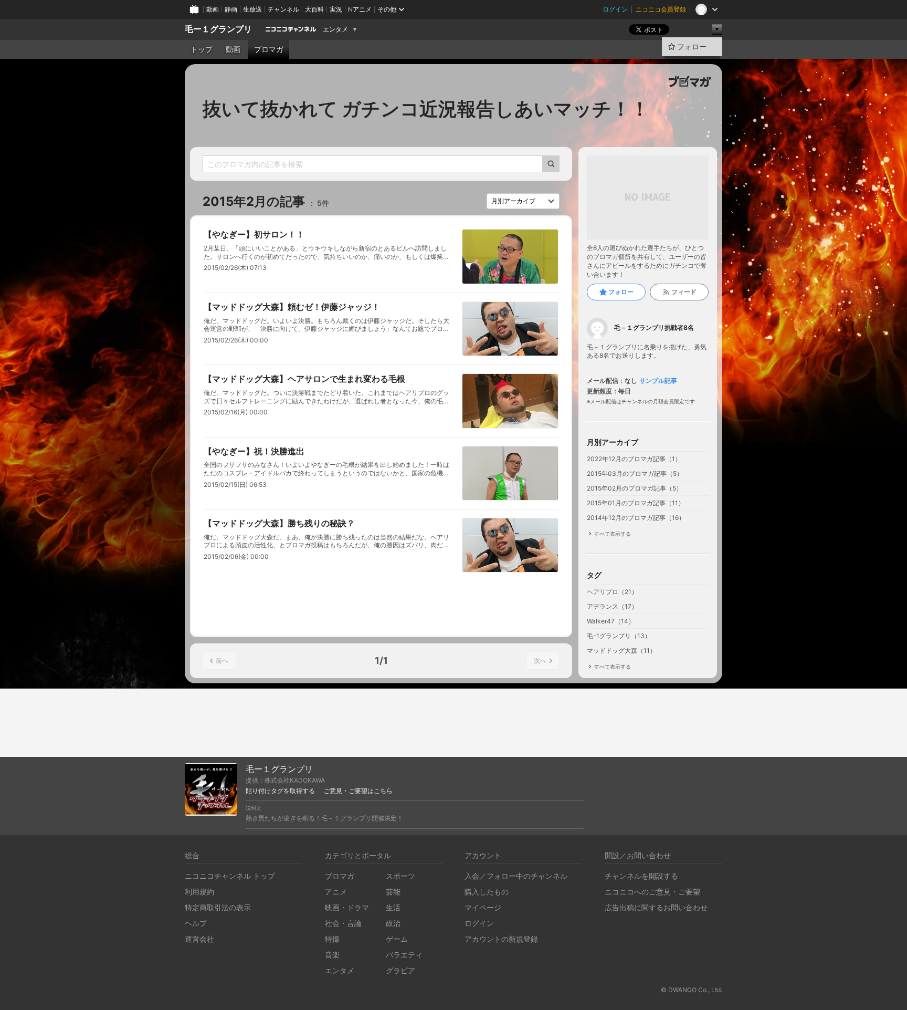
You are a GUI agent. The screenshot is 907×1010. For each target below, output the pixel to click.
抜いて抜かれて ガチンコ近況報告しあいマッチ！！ (426, 108)
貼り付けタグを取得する (280, 791)
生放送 (252, 9)
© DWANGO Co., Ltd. (691, 990)
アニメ (336, 891)
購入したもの (487, 891)
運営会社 (199, 938)
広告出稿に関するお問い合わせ (656, 907)
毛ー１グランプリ (218, 29)
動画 (212, 9)
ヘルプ (196, 923)
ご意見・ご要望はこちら (358, 791)
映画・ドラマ (347, 907)
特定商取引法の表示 (218, 907)
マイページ (483, 907)
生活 (393, 907)
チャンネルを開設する (641, 875)
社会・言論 (343, 923)
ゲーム (397, 938)
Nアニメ (360, 9)
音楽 (332, 954)
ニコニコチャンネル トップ (230, 875)
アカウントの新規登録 (501, 938)
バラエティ (404, 954)
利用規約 (199, 891)
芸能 (393, 891)
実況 (336, 9)
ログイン (615, 9)
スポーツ (400, 875)
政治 (393, 923)
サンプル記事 (658, 381)
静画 (231, 9)
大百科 (314, 9)
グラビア (400, 970)
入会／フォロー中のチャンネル (516, 875)
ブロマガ (268, 49)
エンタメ (335, 29)
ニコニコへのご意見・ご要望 (652, 891)
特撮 (332, 938)
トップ (202, 49)
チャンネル (283, 9)
